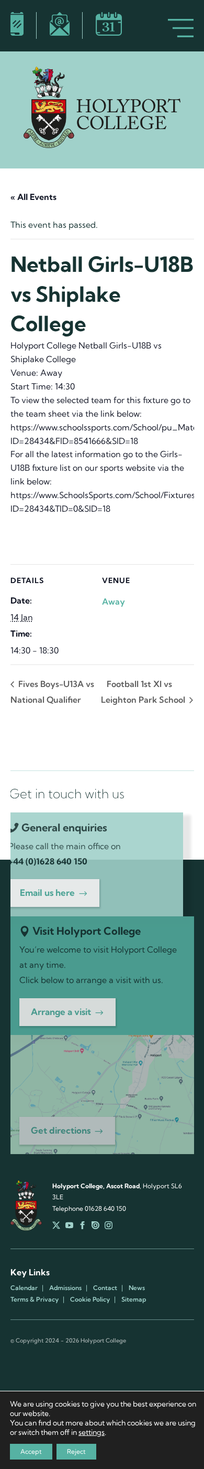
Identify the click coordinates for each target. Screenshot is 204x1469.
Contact (105, 1288)
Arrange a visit (61, 1011)
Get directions (60, 1130)
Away (113, 601)
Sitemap (133, 1299)
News (137, 1288)
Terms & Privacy (34, 1299)
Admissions (65, 1288)
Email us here (47, 892)
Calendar (24, 1288)
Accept (31, 1451)
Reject (76, 1451)
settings (91, 1432)
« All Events (33, 197)
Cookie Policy (90, 1299)
